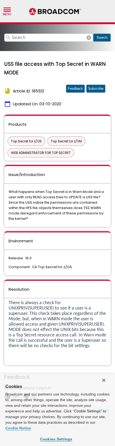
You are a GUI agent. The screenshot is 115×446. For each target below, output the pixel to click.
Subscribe (95, 89)
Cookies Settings (56, 439)
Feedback (75, 89)
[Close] (103, 380)
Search (102, 37)
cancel (88, 37)
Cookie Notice (18, 428)
